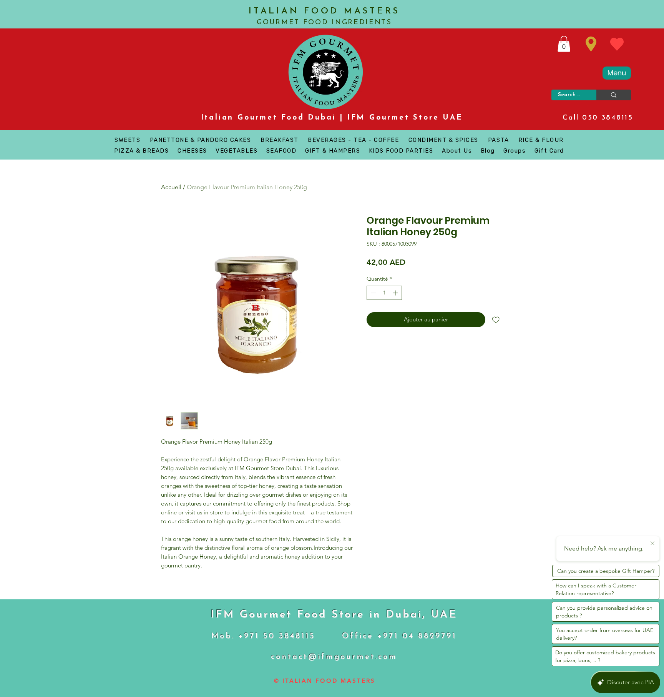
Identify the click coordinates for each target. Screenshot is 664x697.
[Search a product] (613, 95)
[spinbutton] (384, 292)
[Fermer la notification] (652, 543)
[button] (564, 44)
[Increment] (396, 292)
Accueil (171, 187)
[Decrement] (372, 292)
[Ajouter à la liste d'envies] (495, 319)
